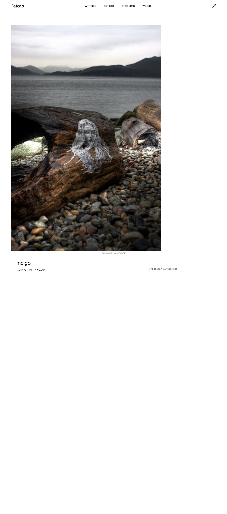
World (146, 5)
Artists (109, 5)
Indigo (24, 263)
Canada (40, 270)
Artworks (128, 5)
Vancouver (25, 270)
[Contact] (214, 6)
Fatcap (17, 6)
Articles (90, 5)
